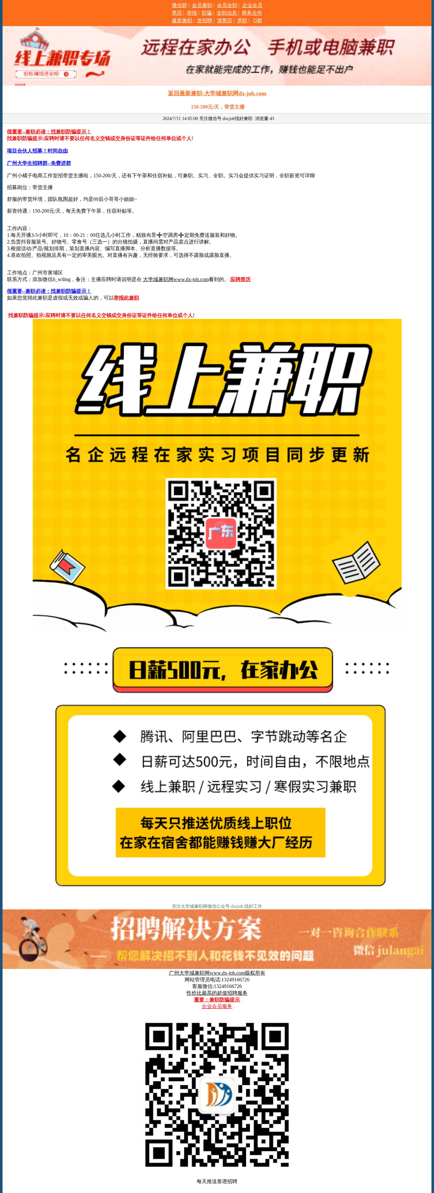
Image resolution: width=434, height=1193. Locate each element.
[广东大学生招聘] (217, 899)
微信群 (179, 5)
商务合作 (252, 13)
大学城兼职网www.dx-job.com (176, 279)
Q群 (257, 20)
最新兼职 (182, 20)
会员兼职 (202, 5)
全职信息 (227, 13)
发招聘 (204, 20)
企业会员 (252, 5)
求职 (242, 20)
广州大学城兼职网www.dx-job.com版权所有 (217, 973)
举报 (192, 13)
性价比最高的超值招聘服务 (217, 993)
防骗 (207, 13)
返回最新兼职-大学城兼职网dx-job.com (217, 93)
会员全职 (227, 5)
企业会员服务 (217, 1006)
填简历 (224, 20)
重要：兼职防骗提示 (217, 999)
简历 (177, 13)
